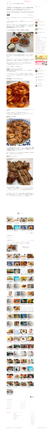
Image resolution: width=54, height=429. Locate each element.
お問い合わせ (15, 416)
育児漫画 (9, 408)
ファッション (23, 401)
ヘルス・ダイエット (33, 417)
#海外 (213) (28, 243)
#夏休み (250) (42, 43)
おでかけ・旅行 (10, 404)
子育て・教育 (23, 406)
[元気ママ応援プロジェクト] (27, 1)
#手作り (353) (44, 46)
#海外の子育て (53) (22, 243)
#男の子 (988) (38, 49)
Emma (38, 22)
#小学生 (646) (38, 53)
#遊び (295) (43, 53)
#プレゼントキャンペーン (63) (40, 50)
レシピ (23, 408)
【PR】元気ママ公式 (40, 71)
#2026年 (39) (43, 47)
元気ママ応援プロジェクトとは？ (18, 415)
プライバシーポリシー (16, 417)
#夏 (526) (37, 43)
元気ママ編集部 (40, 86)
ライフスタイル (10, 401)
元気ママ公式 (39, 33)
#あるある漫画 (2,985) (39, 40)
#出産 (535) (43, 49)
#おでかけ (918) (38, 46)
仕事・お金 (23, 404)
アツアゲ (10, 237)
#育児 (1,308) (38, 47)
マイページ (45, 1)
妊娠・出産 (9, 406)
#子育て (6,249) (16, 243)
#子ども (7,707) (10, 243)
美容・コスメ (32, 416)
